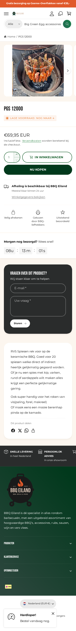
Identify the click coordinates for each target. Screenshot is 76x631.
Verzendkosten (31, 140)
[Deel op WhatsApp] (26, 430)
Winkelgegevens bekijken (28, 196)
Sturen (18, 323)
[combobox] (47, 24)
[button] (6, 13)
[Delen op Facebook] (13, 430)
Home (11, 36)
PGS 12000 (25, 36)
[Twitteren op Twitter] (20, 430)
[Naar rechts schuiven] (68, 71)
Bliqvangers (58, 616)
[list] (38, 456)
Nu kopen (38, 169)
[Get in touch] (60, 13)
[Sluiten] (53, 613)
